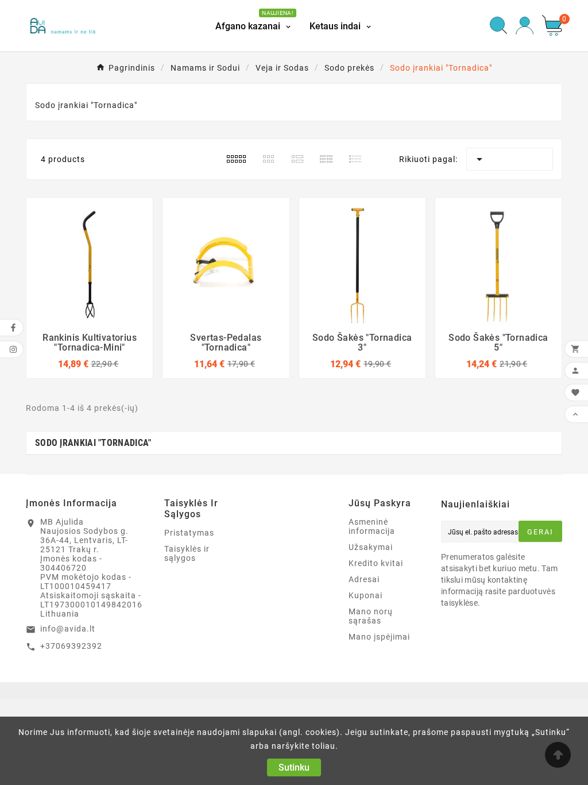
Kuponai (365, 595)
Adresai (364, 579)
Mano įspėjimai (379, 636)
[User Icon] (524, 25)
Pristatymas (189, 532)
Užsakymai (371, 547)
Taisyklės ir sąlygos (187, 553)
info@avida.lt (67, 628)
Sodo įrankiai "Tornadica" (93, 442)
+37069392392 (71, 646)
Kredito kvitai (376, 563)
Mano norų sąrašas (371, 616)
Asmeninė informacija (372, 526)
